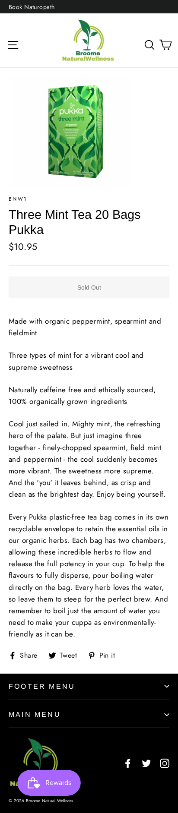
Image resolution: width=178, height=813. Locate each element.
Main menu (35, 714)
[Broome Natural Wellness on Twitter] (146, 763)
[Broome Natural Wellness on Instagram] (164, 763)
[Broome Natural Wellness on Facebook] (128, 763)
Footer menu (42, 686)
